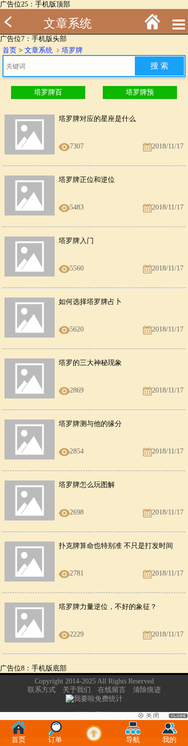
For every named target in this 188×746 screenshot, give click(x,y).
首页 (10, 50)
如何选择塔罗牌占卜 (90, 302)
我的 (169, 740)
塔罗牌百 (48, 92)
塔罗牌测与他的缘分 (90, 424)
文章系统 (68, 23)
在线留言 (112, 690)
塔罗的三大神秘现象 (90, 362)
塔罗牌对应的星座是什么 (97, 118)
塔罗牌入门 (76, 240)
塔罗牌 (72, 50)
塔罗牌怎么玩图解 (87, 484)
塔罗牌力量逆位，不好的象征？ (108, 606)
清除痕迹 (147, 690)
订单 (55, 740)
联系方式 (42, 690)
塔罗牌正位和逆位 (87, 180)
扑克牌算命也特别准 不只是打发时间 (116, 546)
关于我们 (77, 690)
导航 (133, 740)
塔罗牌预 (140, 92)
